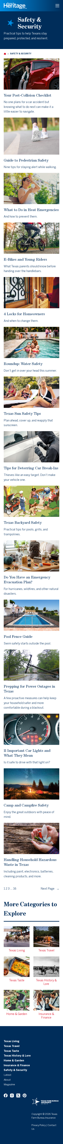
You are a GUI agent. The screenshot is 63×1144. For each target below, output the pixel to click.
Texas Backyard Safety (23, 522)
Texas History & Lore (17, 1056)
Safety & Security (15, 1070)
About (7, 1080)
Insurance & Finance (17, 1065)
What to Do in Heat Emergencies (31, 209)
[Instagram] (12, 1095)
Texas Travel (12, 1046)
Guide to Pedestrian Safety (26, 160)
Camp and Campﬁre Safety (26, 805)
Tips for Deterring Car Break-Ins (31, 468)
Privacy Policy (39, 1125)
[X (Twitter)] (18, 1095)
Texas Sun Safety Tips (22, 413)
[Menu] (57, 6)
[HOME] (5, 54)
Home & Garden (14, 1061)
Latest (7, 1075)
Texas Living (11, 1041)
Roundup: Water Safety (23, 363)
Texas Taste (11, 1051)
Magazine (9, 1085)
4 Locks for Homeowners (24, 314)
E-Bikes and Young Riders (25, 259)
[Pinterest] (24, 1095)
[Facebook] (6, 1095)
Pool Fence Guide (18, 636)
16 (14, 889)
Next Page (50, 889)
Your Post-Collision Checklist (27, 95)
